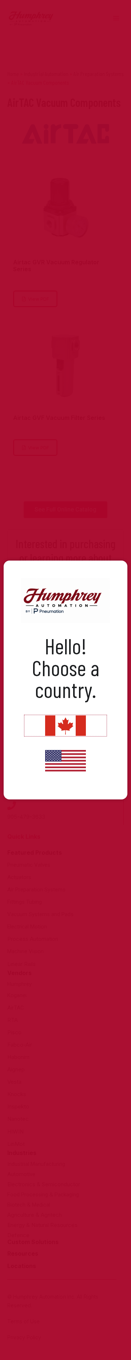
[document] (65, 680)
